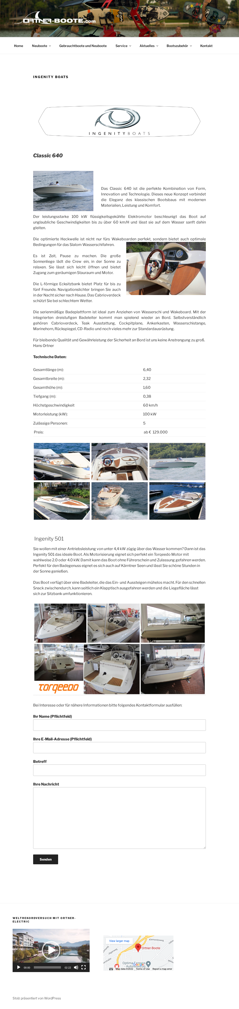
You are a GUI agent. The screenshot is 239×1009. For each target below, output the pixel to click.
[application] (51, 950)
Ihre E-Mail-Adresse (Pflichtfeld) (62, 739)
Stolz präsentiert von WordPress (37, 998)
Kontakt (206, 46)
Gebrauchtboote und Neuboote (83, 46)
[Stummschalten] (76, 967)
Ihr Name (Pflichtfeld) (52, 716)
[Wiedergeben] (18, 967)
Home (18, 46)
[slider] (47, 967)
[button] (51, 950)
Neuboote (39, 46)
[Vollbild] (83, 967)
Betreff (40, 761)
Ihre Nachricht (46, 784)
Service (121, 46)
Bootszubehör (177, 46)
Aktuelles (147, 46)
